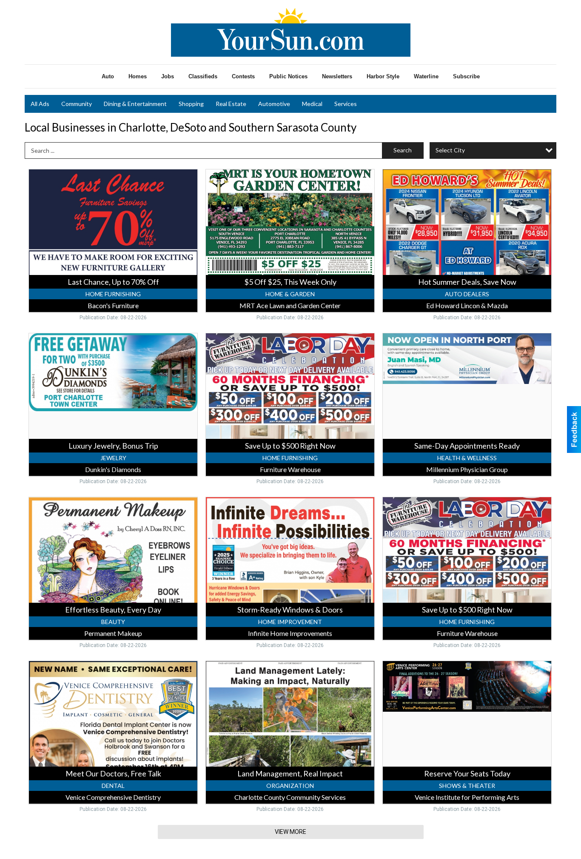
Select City (450, 150)
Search (402, 150)
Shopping (191, 103)
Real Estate (231, 103)
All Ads (40, 103)
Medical (312, 103)
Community (76, 103)
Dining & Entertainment (135, 103)
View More (290, 831)
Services (345, 103)
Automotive (274, 103)
